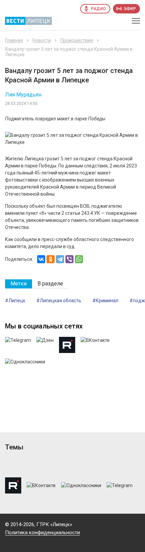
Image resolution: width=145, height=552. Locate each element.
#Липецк (15, 300)
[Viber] (69, 259)
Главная (14, 40)
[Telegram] (60, 259)
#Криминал (105, 300)
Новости (41, 40)
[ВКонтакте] (41, 259)
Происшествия (76, 40)
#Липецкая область (58, 300)
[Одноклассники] (51, 259)
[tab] (18, 283)
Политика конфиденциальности (42, 532)
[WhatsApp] (79, 259)
